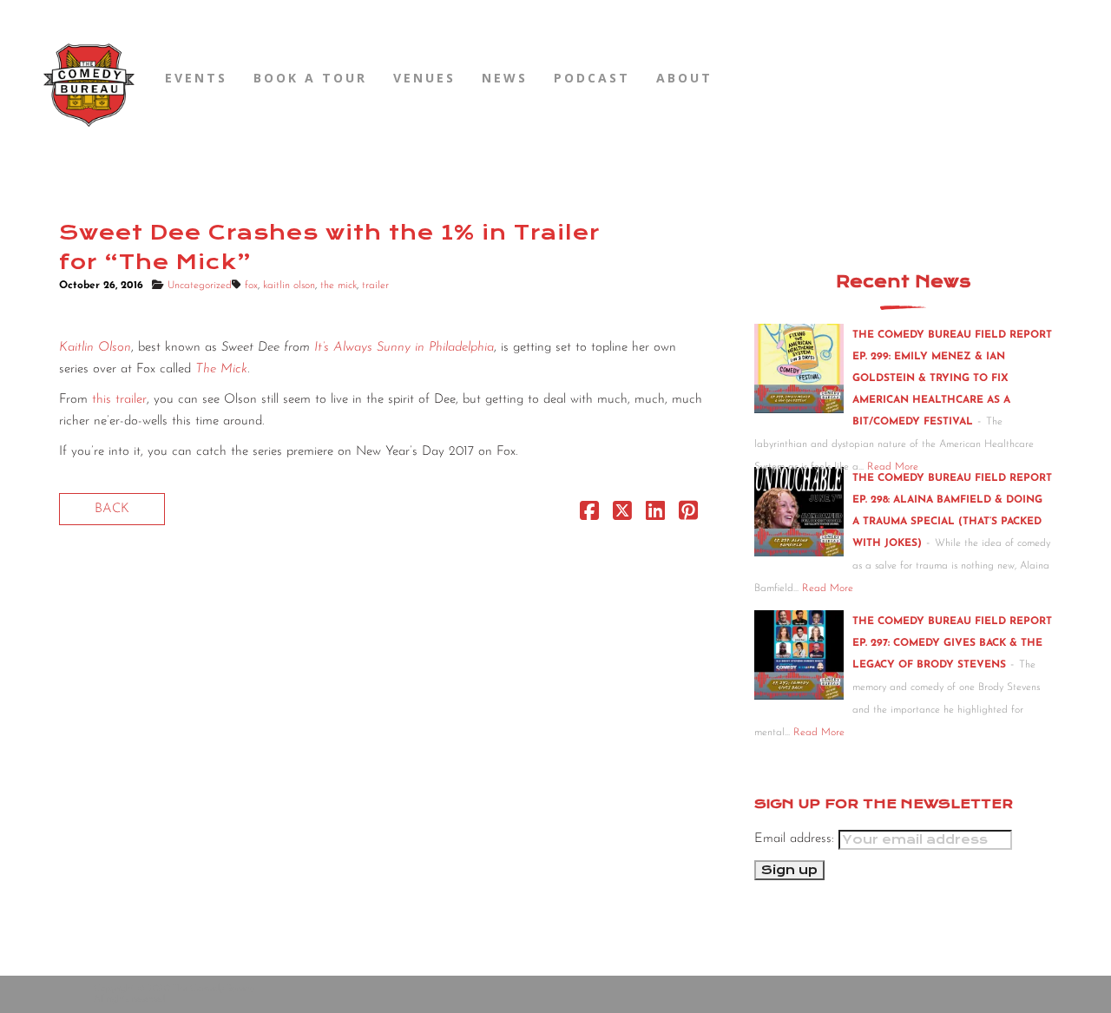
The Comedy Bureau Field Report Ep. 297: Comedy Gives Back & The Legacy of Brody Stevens (952, 643)
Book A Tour (310, 77)
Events (196, 77)
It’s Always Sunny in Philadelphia (404, 347)
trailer (375, 285)
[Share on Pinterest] (688, 515)
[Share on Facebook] (589, 515)
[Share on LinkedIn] (655, 515)
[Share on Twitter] (622, 515)
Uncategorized (200, 285)
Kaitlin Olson (95, 347)
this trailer (119, 399)
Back (112, 509)
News (505, 77)
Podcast (592, 77)
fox (251, 285)
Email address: (796, 838)
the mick (338, 285)
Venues (424, 77)
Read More (827, 588)
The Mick (221, 369)
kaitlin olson (289, 285)
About (684, 77)
